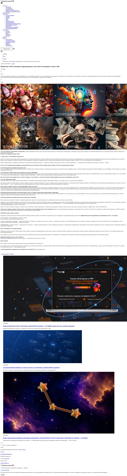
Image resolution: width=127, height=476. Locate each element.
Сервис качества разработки (12, 27)
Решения (5, 14)
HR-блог (8, 44)
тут (83, 209)
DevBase (8, 16)
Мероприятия (9, 45)
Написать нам (6, 48)
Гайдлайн (8, 35)
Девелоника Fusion (10, 22)
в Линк (8, 238)
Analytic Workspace (10, 15)
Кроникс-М (8, 26)
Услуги (5, 5)
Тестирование (9, 8)
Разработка (8, 6)
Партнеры (8, 34)
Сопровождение (9, 9)
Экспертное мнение (10, 40)
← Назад (13, 63)
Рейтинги (8, 43)
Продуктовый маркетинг (11, 28)
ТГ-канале (7, 458)
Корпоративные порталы (11, 24)
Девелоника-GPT (10, 21)
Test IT (7, 20)
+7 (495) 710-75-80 (5, 470)
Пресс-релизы (9, 39)
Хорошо (2, 474)
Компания (5, 29)
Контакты (8, 32)
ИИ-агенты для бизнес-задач (12, 10)
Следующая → (11, 254)
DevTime (8, 17)
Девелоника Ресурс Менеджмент (13, 23)
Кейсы (7, 33)
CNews (23, 449)
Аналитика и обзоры (10, 41)
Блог (4, 38)
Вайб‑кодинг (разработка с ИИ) (13, 11)
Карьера (5, 36)
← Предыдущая (4, 254)
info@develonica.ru (5, 463)
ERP (7, 19)
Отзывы (7, 31)
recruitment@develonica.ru (6, 454)
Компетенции (6, 12)
